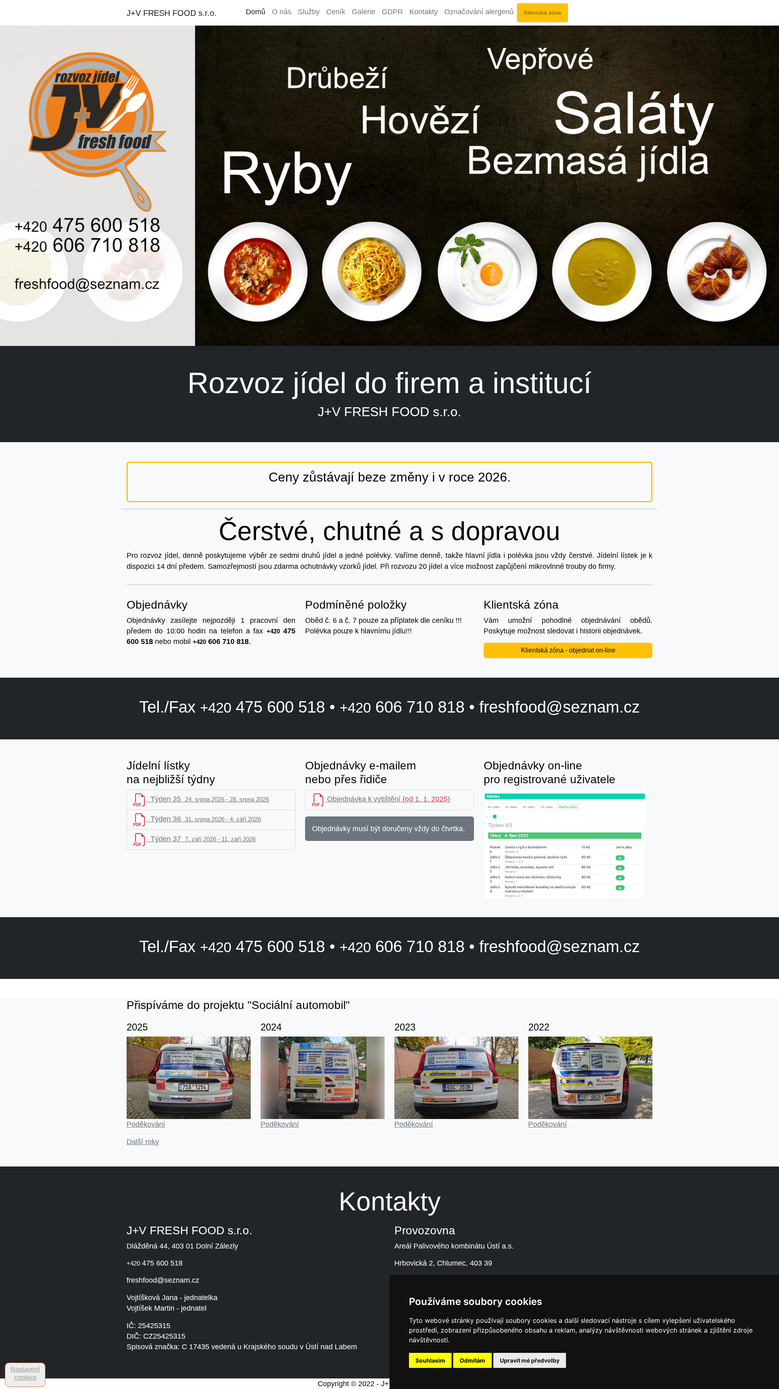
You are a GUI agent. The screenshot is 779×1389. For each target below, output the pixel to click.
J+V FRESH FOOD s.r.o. (172, 13)
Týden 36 (203, 819)
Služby (309, 12)
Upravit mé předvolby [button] (530, 1360)
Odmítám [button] (472, 1360)
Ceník (335, 12)
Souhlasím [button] (430, 1360)
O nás (281, 12)
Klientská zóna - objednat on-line (568, 650)
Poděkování (146, 1124)
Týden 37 (201, 839)
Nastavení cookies (25, 1373)
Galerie (363, 12)
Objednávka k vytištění (387, 799)
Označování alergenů (479, 12)
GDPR (392, 12)
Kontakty (423, 12)
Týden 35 (207, 799)
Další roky (143, 1142)
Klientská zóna (542, 12)
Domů (255, 12)
